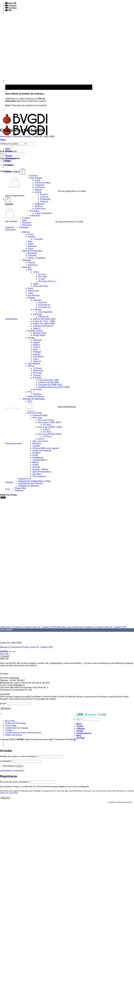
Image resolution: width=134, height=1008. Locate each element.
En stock (8, 161)
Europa (31, 338)
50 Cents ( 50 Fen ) (47, 281)
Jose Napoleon (45, 312)
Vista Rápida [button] (6, 630)
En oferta (8, 165)
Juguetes (9, 227)
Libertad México (39, 460)
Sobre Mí (11, 3)
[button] (15, 172)
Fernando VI (44, 305)
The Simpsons (39, 476)
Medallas (27, 260)
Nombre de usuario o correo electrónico (19, 756)
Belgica (36, 345)
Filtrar (3, 497)
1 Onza (46, 429)
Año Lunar (37, 418)
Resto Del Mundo (36, 396)
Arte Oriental (11, 221)
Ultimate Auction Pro (125, 802)
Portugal (37, 352)
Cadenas (44, 197)
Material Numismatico (33, 251)
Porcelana (34, 211)
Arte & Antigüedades (14, 195)
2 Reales (37, 300)
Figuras (38, 190)
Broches (44, 194)
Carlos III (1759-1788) (48, 380)
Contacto (11, 5)
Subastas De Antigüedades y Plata (34, 481)
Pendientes (45, 199)
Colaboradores (83, 733)
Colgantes (39, 185)
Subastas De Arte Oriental (30, 483)
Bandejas (32, 253)
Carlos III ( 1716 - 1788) (44, 321)
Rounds (36, 467)
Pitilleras (39, 206)
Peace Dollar (39, 335)
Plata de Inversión (13, 443)
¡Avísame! (5, 656)
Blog (78, 736)
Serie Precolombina (41, 472)
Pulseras (44, 201)
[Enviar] (11, 147)
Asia (30, 270)
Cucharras (39, 187)
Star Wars (36, 474)
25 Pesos (37, 373)
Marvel (35, 462)
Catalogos (24, 227)
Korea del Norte (40, 286)
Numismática (6, 136)
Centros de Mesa (43, 183)
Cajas (37, 180)
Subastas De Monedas (28, 486)
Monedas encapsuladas (34, 399)
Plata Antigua (36, 178)
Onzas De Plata (34, 413)
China (31, 234)
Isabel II (36, 328)
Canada (36, 446)
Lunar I (41, 439)
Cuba (30, 293)
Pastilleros (40, 204)
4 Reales (37, 309)
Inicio (8, 149)
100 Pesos (38, 371)
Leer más (4, 654)
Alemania (37, 340)
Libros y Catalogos (36, 258)
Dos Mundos (34, 295)
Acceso (20, 766)
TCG (7, 489)
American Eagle (39, 415)
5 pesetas (37, 314)
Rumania (32, 246)
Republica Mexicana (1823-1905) (53, 387)
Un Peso (37, 389)
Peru (30, 392)
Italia (30, 241)
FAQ (9, 10)
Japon (31, 244)
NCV (30, 401)
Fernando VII (44, 307)
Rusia (30, 248)
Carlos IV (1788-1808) (48, 382)
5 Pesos (37, 375)
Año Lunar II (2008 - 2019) (50, 427)
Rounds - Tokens (40, 469)
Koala (35, 455)
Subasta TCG (24, 479)
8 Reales (37, 378)
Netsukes (26, 223)
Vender (8, 156)
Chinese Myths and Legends (45, 448)
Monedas (18, 136)
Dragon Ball (20, 488)
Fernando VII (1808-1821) (50, 385)
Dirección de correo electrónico (15, 782)
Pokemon (19, 490)
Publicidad (35, 215)
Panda (35, 465)
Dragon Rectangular (41, 450)
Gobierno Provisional (43, 326)
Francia (31, 262)
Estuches (32, 255)
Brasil (30, 288)
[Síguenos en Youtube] (7, 110)
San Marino (38, 356)
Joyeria (38, 192)
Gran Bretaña (34, 363)
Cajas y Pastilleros (43, 213)
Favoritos (12, 8)
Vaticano (37, 361)
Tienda (79, 726)
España (27, 136)
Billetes (26, 232)
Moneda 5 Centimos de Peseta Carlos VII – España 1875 (26, 647)
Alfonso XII (43, 317)
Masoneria (33, 265)
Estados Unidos (35, 331)
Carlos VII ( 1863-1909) (44, 324)
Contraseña (6, 761)
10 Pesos (37, 368)
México (31, 366)
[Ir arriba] (1, 713)
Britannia (36, 443)
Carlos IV (42, 302)
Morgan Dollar (39, 333)
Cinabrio (26, 218)
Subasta (9, 482)
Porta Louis (40, 208)
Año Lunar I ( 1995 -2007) (49, 422)
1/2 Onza (47, 425)
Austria (36, 342)
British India (33, 291)
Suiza (35, 359)
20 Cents (42, 277)
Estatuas (34, 176)
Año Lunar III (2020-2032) (49, 434)
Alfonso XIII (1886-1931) (44, 319)
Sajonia (36, 354)
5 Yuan (41, 279)
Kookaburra (37, 457)
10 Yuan (42, 274)
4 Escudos (38, 239)
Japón (36, 284)
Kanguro (36, 453)
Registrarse (5, 798)
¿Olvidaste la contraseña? (12, 771)
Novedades (10, 230)
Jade (24, 220)
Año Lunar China (46, 420)
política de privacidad (9, 793)
